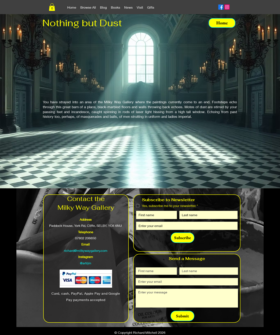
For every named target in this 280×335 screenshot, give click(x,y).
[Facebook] (220, 7)
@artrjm (85, 263)
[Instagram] (227, 7)
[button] (52, 7)
